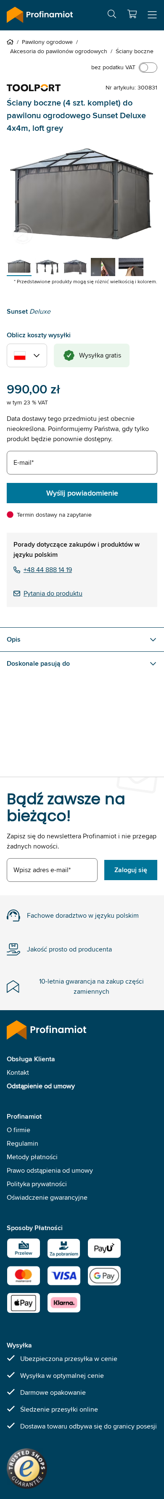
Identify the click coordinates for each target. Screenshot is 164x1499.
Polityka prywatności (37, 1184)
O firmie (18, 1130)
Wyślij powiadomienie (82, 493)
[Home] (12, 41)
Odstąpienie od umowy (41, 1086)
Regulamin (22, 1143)
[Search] (112, 15)
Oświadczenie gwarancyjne (47, 1197)
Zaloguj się (130, 870)
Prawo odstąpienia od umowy (50, 1170)
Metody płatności (32, 1157)
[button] (132, 14)
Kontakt (18, 1072)
